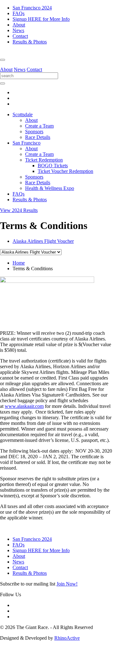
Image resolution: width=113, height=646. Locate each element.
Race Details (37, 137)
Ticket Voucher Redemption (65, 171)
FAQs (18, 13)
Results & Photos (30, 41)
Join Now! (67, 583)
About (19, 24)
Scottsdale (23, 114)
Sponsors (34, 131)
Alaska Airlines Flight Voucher (43, 241)
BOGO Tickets (53, 165)
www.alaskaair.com (24, 406)
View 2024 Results (19, 210)
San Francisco (26, 143)
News (18, 30)
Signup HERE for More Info (41, 19)
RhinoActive (67, 638)
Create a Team (39, 126)
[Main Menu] (2, 60)
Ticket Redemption (44, 160)
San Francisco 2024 (32, 7)
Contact (20, 36)
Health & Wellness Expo (49, 188)
